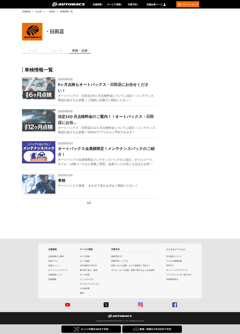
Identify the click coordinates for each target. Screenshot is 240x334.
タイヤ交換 (85, 256)
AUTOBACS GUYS (88, 265)
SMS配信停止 (172, 279)
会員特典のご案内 (56, 256)
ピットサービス (87, 279)
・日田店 (51, 11)
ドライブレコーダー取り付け (179, 275)
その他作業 (85, 288)
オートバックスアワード (177, 270)
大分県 (38, 11)
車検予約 (115, 256)
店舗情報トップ (55, 275)
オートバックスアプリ (58, 270)
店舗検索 (26, 11)
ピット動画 (85, 261)
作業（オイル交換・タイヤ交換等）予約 (128, 265)
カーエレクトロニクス (89, 284)
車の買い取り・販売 (88, 270)
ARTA (168, 265)
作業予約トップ (118, 261)
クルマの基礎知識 (174, 261)
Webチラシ (53, 261)
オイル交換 (85, 275)
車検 (82, 293)
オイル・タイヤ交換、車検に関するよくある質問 (132, 270)
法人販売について (174, 256)
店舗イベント (54, 265)
